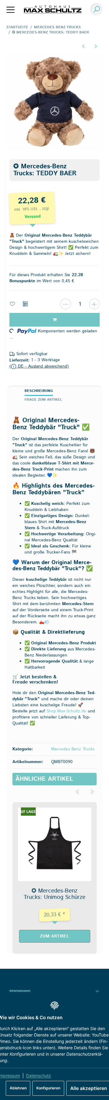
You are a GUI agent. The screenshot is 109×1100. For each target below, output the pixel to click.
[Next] (92, 792)
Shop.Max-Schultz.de (66, 711)
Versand (32, 216)
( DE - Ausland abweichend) (39, 366)
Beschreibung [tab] (39, 390)
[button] (54, 991)
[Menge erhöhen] (94, 304)
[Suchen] (95, 9)
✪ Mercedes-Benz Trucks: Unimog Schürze (54, 893)
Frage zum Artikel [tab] (43, 399)
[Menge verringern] (65, 304)
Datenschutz (38, 1075)
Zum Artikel (54, 936)
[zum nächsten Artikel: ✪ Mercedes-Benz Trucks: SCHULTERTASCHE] (96, 46)
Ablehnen (18, 1088)
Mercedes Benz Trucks (72, 749)
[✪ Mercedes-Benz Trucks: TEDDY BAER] (54, 101)
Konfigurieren (48, 1088)
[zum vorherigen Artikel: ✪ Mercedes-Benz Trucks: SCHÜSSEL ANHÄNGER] (83, 46)
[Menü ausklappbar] (10, 9)
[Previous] (77, 792)
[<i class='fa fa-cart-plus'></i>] (54, 320)
